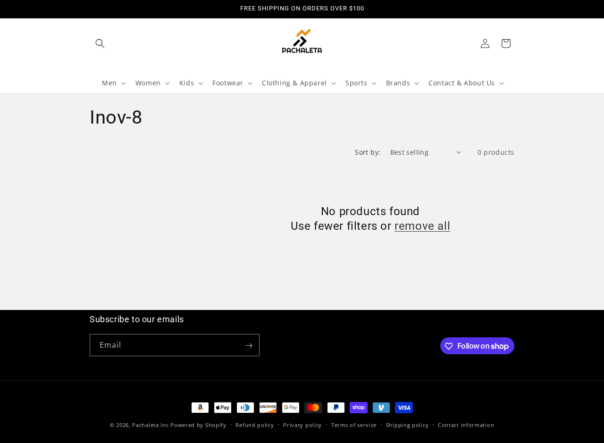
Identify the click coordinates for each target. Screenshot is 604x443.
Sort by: (367, 152)
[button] (100, 43)
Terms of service (354, 424)
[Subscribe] (248, 345)
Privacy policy (302, 424)
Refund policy (254, 424)
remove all (422, 226)
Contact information (466, 424)
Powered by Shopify (198, 424)
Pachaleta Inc (150, 424)
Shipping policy (407, 424)
